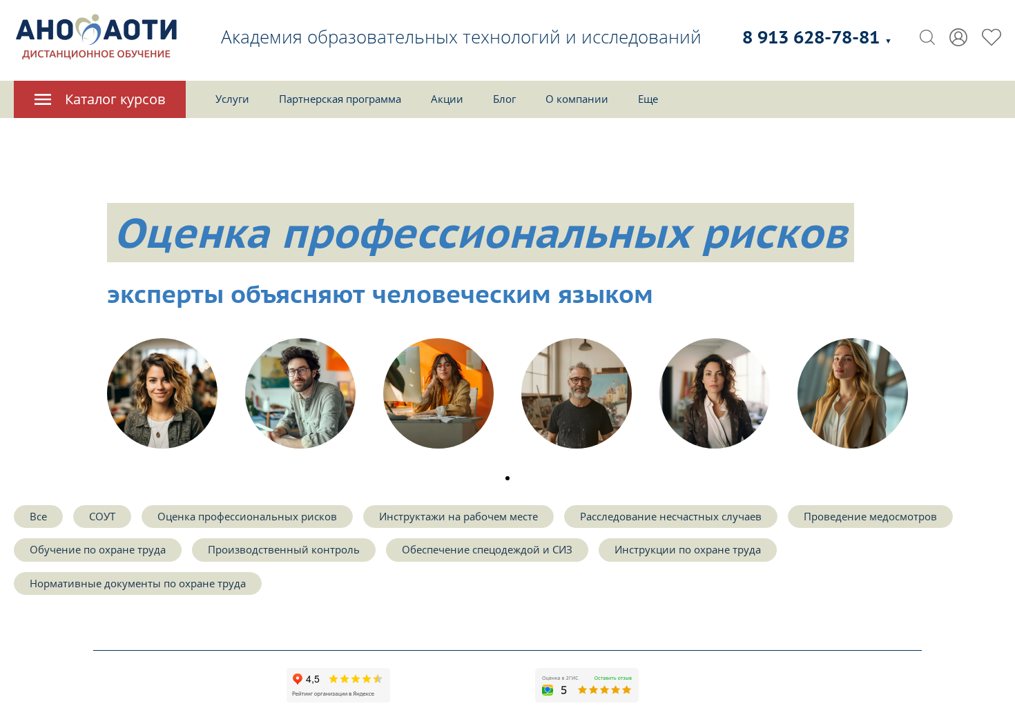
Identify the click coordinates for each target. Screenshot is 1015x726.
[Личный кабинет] (958, 37)
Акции (447, 99)
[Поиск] (927, 37)
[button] (507, 478)
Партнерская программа (340, 99)
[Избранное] (991, 37)
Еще (648, 99)
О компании (576, 99)
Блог (504, 99)
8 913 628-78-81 (817, 37)
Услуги (232, 99)
